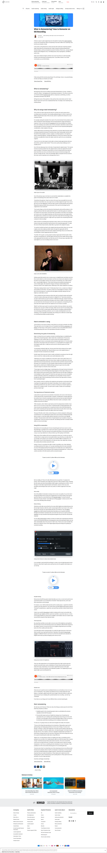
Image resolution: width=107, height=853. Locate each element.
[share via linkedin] (41, 767)
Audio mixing (44, 8)
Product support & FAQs (32, 830)
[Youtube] (73, 821)
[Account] (101, 2)
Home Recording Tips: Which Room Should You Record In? (32, 791)
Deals (28, 825)
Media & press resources (18, 821)
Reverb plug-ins (44, 834)
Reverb (56, 825)
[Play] (53, 465)
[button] (23, 8)
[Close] (105, 850)
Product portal (30, 821)
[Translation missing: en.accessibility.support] (98, 2)
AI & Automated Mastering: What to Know (53, 791)
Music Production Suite (45, 830)
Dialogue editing (59, 8)
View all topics (58, 830)
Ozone (55, 35)
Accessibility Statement (18, 834)
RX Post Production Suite (46, 832)
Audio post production (59, 817)
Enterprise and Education (18, 823)
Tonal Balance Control (45, 828)
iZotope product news (70, 8)
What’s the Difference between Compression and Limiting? (75, 791)
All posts (28, 8)
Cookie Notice (16, 825)
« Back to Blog (38, 770)
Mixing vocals (80, 8)
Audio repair (51, 8)
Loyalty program (30, 823)
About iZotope (16, 812)
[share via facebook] (35, 767)
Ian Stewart (40, 35)
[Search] (96, 2)
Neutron (42, 817)
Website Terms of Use (5, 851)
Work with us (15, 817)
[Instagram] (71, 821)
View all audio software (45, 836)
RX (63, 35)
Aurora (42, 823)
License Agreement (17, 831)
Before (50, 472)
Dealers (28, 828)
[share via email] (44, 767)
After (56, 472)
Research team (16, 819)
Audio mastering (35, 8)
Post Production (59, 35)
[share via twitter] (38, 767)
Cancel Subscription (17, 838)
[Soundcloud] (75, 821)
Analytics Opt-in (16, 840)
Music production (58, 823)
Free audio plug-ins (31, 817)
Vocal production (58, 828)
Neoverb (42, 825)
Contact (14, 815)
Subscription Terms (17, 836)
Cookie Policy (17, 851)
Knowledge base (30, 815)
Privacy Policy (11, 851)
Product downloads (31, 819)
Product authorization (31, 812)
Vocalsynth (43, 821)
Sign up (90, 813)
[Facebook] (69, 821)
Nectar (42, 819)
